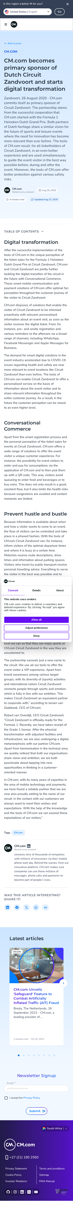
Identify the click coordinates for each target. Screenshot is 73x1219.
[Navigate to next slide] (63, 983)
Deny (36, 636)
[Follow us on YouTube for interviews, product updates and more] (35, 1192)
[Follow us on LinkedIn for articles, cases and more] (22, 1192)
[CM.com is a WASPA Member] (62, 1192)
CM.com (10, 52)
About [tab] (60, 590)
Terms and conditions (52, 1168)
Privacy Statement (16, 1168)
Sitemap (44, 1175)
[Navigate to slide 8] (54, 1055)
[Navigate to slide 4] (33, 1055)
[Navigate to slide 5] (39, 1055)
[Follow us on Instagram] (15, 1192)
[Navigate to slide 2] (23, 1055)
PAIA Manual (47, 1181)
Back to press (14, 43)
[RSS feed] (28, 1192)
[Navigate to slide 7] (49, 1055)
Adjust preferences (36, 627)
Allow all (36, 619)
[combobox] (27, 11)
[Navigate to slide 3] (28, 1055)
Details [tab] (36, 590)
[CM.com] (14, 24)
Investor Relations (16, 1181)
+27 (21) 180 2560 (24, 1157)
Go (59, 11)
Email (11, 1083)
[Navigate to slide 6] (44, 1055)
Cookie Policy (13, 1175)
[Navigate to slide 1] (18, 1055)
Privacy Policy (31, 1098)
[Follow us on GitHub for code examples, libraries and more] (8, 1192)
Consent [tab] (13, 590)
